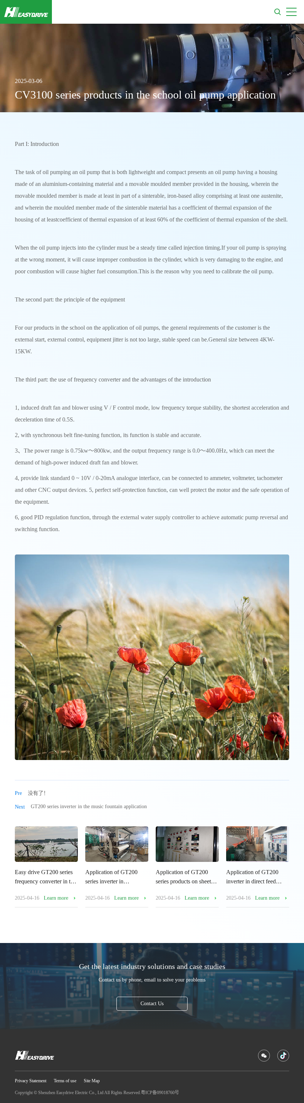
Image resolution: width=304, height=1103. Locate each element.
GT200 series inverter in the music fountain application (81, 806)
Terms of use (65, 1080)
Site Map (92, 1080)
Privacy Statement (30, 1080)
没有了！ (32, 793)
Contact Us (152, 1003)
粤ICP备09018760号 (160, 1092)
